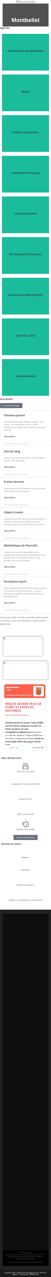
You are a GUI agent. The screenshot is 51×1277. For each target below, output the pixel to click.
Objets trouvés (13, 512)
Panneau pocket (14, 415)
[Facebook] (21, 7)
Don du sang (12, 451)
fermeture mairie (15, 581)
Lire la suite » (10, 436)
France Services (14, 482)
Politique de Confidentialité (29, 1274)
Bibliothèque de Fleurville (20, 545)
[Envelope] (29, 7)
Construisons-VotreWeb (25, 1259)
